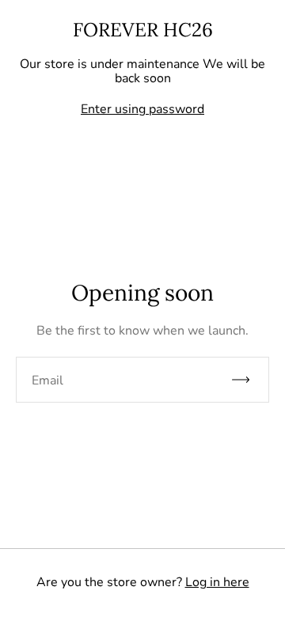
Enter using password (142, 109)
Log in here (217, 582)
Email (47, 380)
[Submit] (247, 380)
